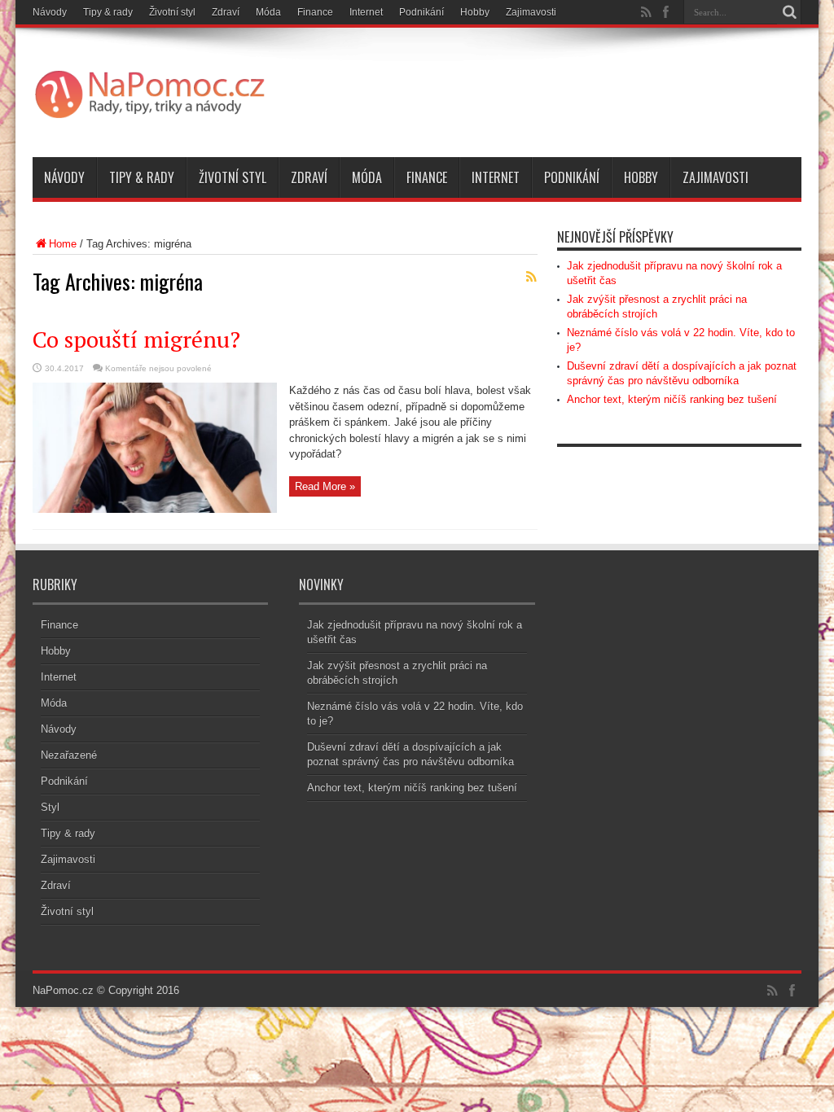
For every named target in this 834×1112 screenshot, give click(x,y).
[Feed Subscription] (531, 276)
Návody (50, 12)
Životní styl (172, 12)
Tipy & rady (108, 12)
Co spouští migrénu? (136, 339)
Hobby (474, 12)
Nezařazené (69, 755)
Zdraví (225, 12)
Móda (268, 12)
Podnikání (421, 12)
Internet (366, 12)
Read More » (325, 486)
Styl (50, 807)
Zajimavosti (531, 12)
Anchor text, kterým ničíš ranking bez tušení (672, 399)
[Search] (789, 12)
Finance (315, 12)
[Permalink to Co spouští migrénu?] (155, 509)
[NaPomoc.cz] (155, 116)
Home (63, 244)
